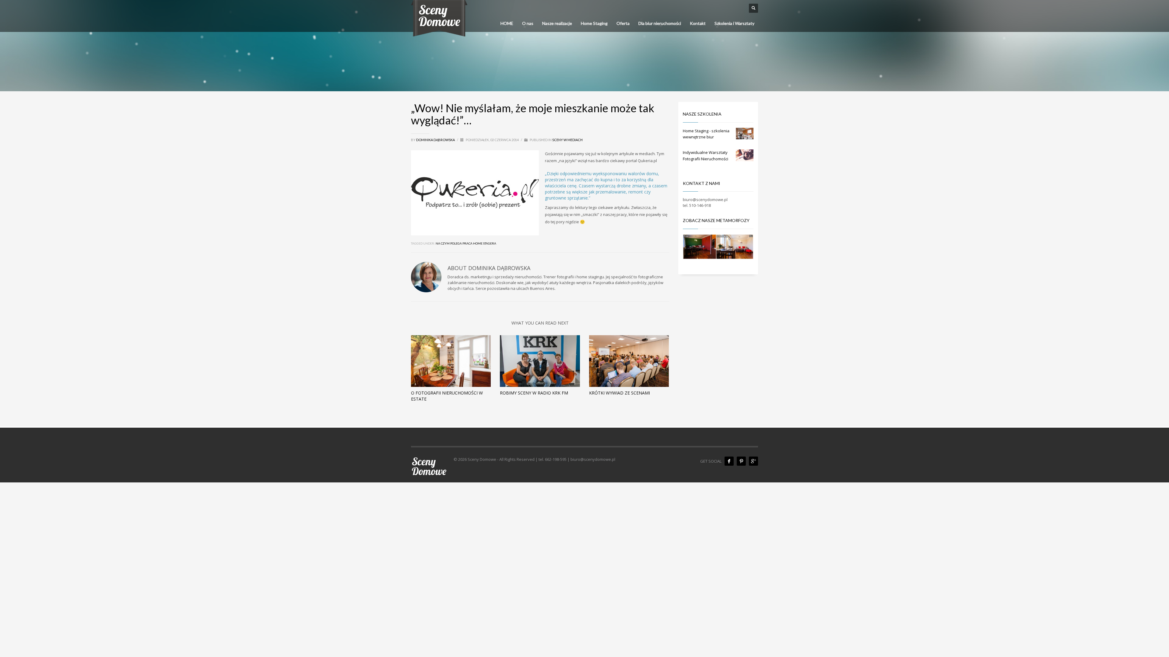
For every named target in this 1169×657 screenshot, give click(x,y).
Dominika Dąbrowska (435, 140)
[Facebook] (729, 461)
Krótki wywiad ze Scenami (619, 393)
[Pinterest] (741, 461)
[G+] (753, 461)
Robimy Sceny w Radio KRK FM (534, 393)
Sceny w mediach (567, 140)
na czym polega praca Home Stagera (466, 243)
